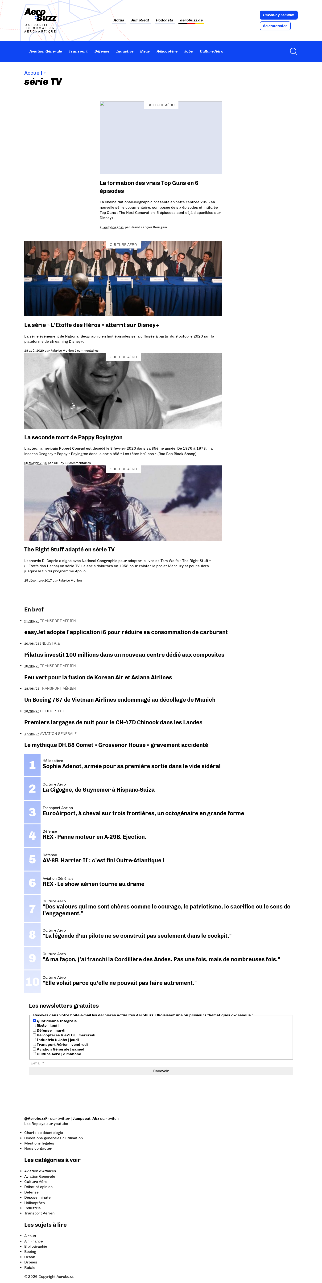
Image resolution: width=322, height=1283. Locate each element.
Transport (78, 51)
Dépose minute (37, 1197)
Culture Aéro (211, 51)
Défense (102, 51)
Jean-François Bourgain (149, 227)
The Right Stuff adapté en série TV (69, 549)
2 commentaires (86, 350)
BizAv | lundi (47, 1025)
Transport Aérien (58, 621)
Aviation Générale (45, 51)
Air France (33, 1241)
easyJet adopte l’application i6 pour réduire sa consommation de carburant (126, 632)
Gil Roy (59, 463)
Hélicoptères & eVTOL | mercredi (65, 1035)
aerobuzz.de (191, 20)
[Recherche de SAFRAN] (292, 51)
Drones (30, 1262)
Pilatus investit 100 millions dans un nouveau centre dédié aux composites (124, 654)
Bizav (145, 51)
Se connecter (275, 26)
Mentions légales (39, 1143)
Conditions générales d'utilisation (53, 1138)
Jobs (188, 51)
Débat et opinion (38, 1187)
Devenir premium (278, 15)
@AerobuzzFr (36, 1118)
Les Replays (34, 1123)
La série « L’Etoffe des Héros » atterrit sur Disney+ (91, 325)
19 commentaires (78, 463)
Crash (29, 1257)
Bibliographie (35, 1246)
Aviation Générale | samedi (60, 1049)
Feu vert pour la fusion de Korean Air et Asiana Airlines (98, 677)
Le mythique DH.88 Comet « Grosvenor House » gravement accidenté (116, 744)
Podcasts (164, 20)
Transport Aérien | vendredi (62, 1044)
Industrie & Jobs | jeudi (57, 1040)
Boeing (30, 1251)
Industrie (124, 51)
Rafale (29, 1267)
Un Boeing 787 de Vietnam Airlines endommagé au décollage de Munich (119, 699)
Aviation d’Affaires (40, 1171)
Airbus (30, 1236)
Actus (119, 20)
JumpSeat (140, 20)
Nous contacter (38, 1148)
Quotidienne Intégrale (56, 1021)
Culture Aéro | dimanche (58, 1054)
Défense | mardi (50, 1030)
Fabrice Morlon (62, 350)
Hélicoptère (167, 51)
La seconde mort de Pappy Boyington (73, 437)
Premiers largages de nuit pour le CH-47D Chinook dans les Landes (113, 722)
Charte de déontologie (43, 1132)
